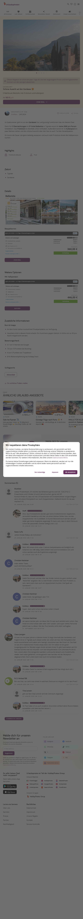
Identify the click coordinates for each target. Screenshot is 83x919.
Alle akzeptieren (70, 472)
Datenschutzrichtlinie (60, 458)
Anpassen (55, 472)
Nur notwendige (40, 472)
